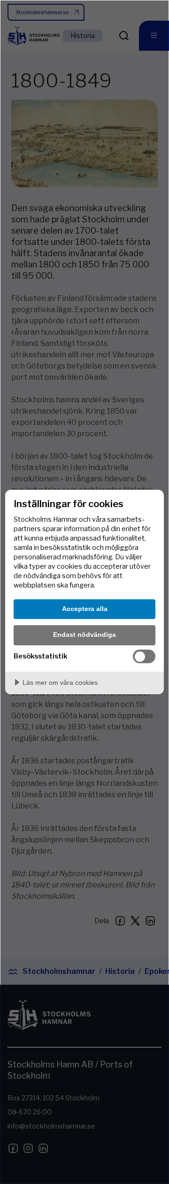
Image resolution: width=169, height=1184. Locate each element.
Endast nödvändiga (84, 634)
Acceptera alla (85, 608)
